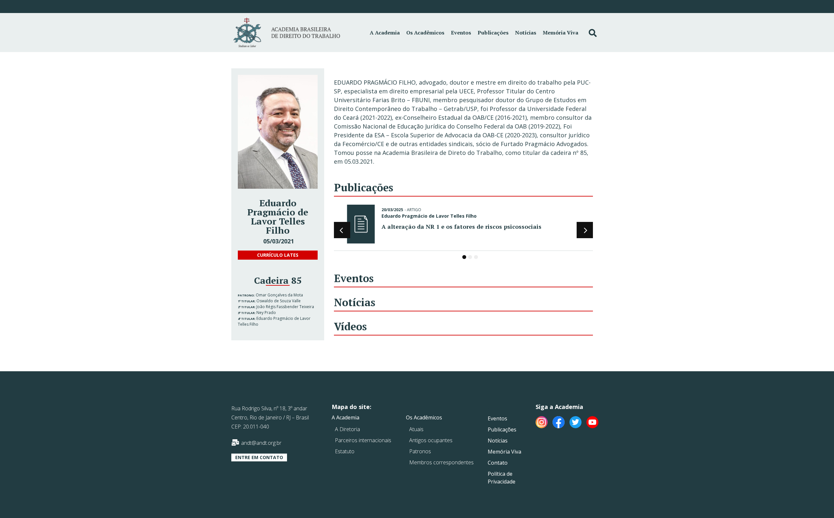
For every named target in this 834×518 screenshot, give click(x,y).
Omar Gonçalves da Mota (279, 295)
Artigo (414, 209)
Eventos (461, 32)
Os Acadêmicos (425, 32)
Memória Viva (560, 32)
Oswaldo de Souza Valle (278, 301)
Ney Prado (266, 312)
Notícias (525, 32)
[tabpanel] (463, 225)
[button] (278, 255)
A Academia (385, 32)
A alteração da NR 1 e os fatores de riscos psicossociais (461, 226)
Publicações (493, 32)
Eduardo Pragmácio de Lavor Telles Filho (429, 216)
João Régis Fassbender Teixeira (285, 306)
